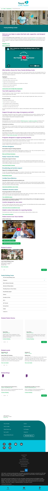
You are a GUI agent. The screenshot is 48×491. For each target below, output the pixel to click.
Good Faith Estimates (24, 464)
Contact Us (5, 311)
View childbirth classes (7, 197)
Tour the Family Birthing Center (9, 277)
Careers (25, 423)
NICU (4, 300)
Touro (4, 8)
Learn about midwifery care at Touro (10, 186)
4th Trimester (5, 303)
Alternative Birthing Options (8, 285)
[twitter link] (9, 444)
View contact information (7, 214)
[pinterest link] (4, 447)
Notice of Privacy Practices (24, 461)
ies (21, 88)
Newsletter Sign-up (29, 435)
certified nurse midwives (33, 120)
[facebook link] (4, 444)
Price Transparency (24, 466)
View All (44, 269)
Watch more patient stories (9, 240)
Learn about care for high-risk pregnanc (11, 88)
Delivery (4, 294)
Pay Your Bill (6, 432)
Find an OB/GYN (6, 45)
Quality (4, 308)
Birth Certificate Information (8, 283)
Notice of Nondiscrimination (24, 459)
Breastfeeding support (7, 175)
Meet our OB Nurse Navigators (8, 153)
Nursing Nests (6, 305)
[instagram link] (9, 447)
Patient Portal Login (7, 429)
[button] (44, 280)
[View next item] (6, 365)
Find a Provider (6, 423)
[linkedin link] (21, 444)
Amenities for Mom (6, 297)
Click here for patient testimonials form (11, 243)
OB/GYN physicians (24, 120)
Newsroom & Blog (27, 426)
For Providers (26, 429)
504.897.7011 (6, 417)
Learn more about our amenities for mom (11, 207)
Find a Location (6, 426)
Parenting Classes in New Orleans (9, 288)
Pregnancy (5, 280)
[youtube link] (15, 444)
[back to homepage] (1, 8)
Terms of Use (24, 458)
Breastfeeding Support (7, 291)
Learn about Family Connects (8, 165)
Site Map (24, 456)
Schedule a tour (6, 43)
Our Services (9, 8)
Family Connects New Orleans (12, 135)
